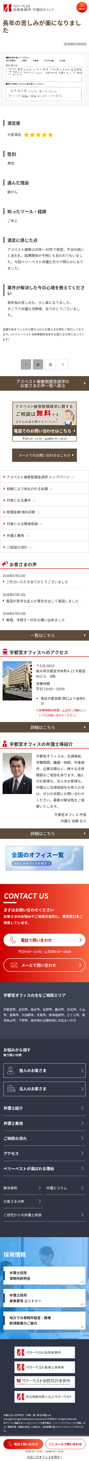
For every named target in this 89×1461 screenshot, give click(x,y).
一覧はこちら (42, 635)
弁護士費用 (13, 1123)
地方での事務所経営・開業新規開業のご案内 (30, 1320)
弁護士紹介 (13, 1108)
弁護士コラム (56, 1187)
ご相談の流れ (15, 1138)
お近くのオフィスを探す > (44, 1457)
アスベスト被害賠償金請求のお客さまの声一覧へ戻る (42, 383)
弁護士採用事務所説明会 (20, 1275)
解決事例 (10, 1187)
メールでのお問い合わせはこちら (44, 455)
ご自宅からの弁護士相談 (22, 1214)
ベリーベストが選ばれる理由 (28, 1168)
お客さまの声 (13, 1201)
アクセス (11, 1153)
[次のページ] (63, 364)
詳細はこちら (42, 727)
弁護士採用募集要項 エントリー (25, 1297)
